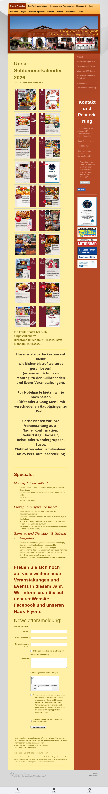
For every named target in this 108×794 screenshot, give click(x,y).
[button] (85, 182)
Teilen (82, 189)
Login (95, 773)
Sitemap (27, 774)
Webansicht (93, 775)
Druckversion (18, 774)
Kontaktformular (84, 156)
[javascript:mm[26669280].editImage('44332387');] (49, 268)
